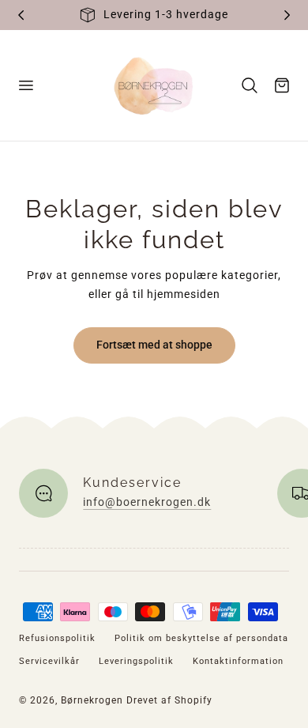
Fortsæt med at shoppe (154, 344)
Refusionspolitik (57, 638)
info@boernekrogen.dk (147, 502)
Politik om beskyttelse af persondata (201, 638)
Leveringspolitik (136, 661)
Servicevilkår (49, 661)
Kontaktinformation (238, 661)
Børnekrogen (92, 700)
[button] (25, 85)
